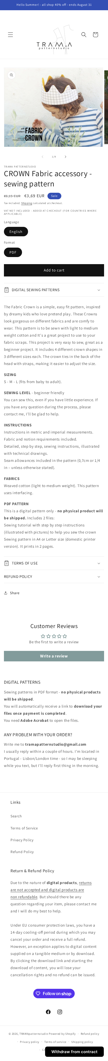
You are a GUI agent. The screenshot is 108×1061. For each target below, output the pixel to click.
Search (16, 816)
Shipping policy (82, 1042)
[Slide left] (42, 157)
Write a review (54, 656)
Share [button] (15, 592)
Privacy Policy (21, 840)
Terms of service (55, 1042)
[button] (10, 34)
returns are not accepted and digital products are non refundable (51, 889)
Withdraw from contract (74, 1051)
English (16, 231)
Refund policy (90, 1034)
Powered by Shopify (62, 1034)
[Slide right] (65, 157)
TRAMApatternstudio (33, 1034)
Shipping (26, 203)
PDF (13, 252)
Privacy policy (29, 1042)
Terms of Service (24, 828)
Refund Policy (22, 851)
